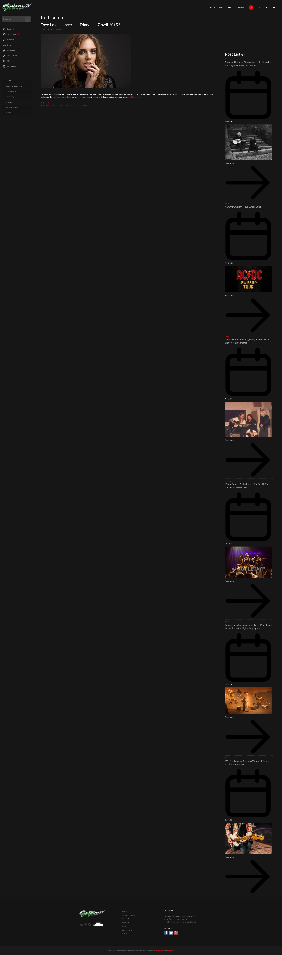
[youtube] (176, 934)
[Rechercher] (27, 19)
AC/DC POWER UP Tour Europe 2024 (243, 207)
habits (45, 105)
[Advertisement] (250, 31)
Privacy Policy (11, 91)
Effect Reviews (12, 61)
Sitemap (9, 102)
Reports (231, 7)
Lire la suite (136, 97)
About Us (9, 81)
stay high (65, 105)
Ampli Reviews (12, 66)
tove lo (76, 105)
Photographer (159, 950)
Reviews (241, 7)
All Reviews (11, 50)
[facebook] (166, 934)
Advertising (10, 97)
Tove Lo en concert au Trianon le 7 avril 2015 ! (80, 25)
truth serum (83, 105)
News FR (46, 103)
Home (212, 7)
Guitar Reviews (12, 56)
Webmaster (170, 950)
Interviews (10, 40)
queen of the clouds (55, 105)
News (221, 7)
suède (71, 105)
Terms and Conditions (14, 86)
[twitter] (171, 934)
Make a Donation (12, 108)
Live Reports (11, 34)
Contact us (191, 922)
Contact (8, 113)
